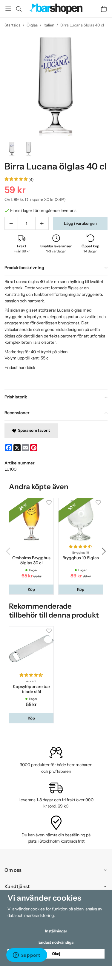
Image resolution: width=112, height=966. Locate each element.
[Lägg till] (42, 223)
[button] (31, 589)
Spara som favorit (33, 430)
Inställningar (56, 931)
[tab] (56, 268)
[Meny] (8, 9)
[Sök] (18, 9)
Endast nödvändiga (56, 942)
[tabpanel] (56, 332)
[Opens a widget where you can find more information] (26, 955)
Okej (56, 953)
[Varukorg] (104, 9)
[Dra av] (11, 223)
